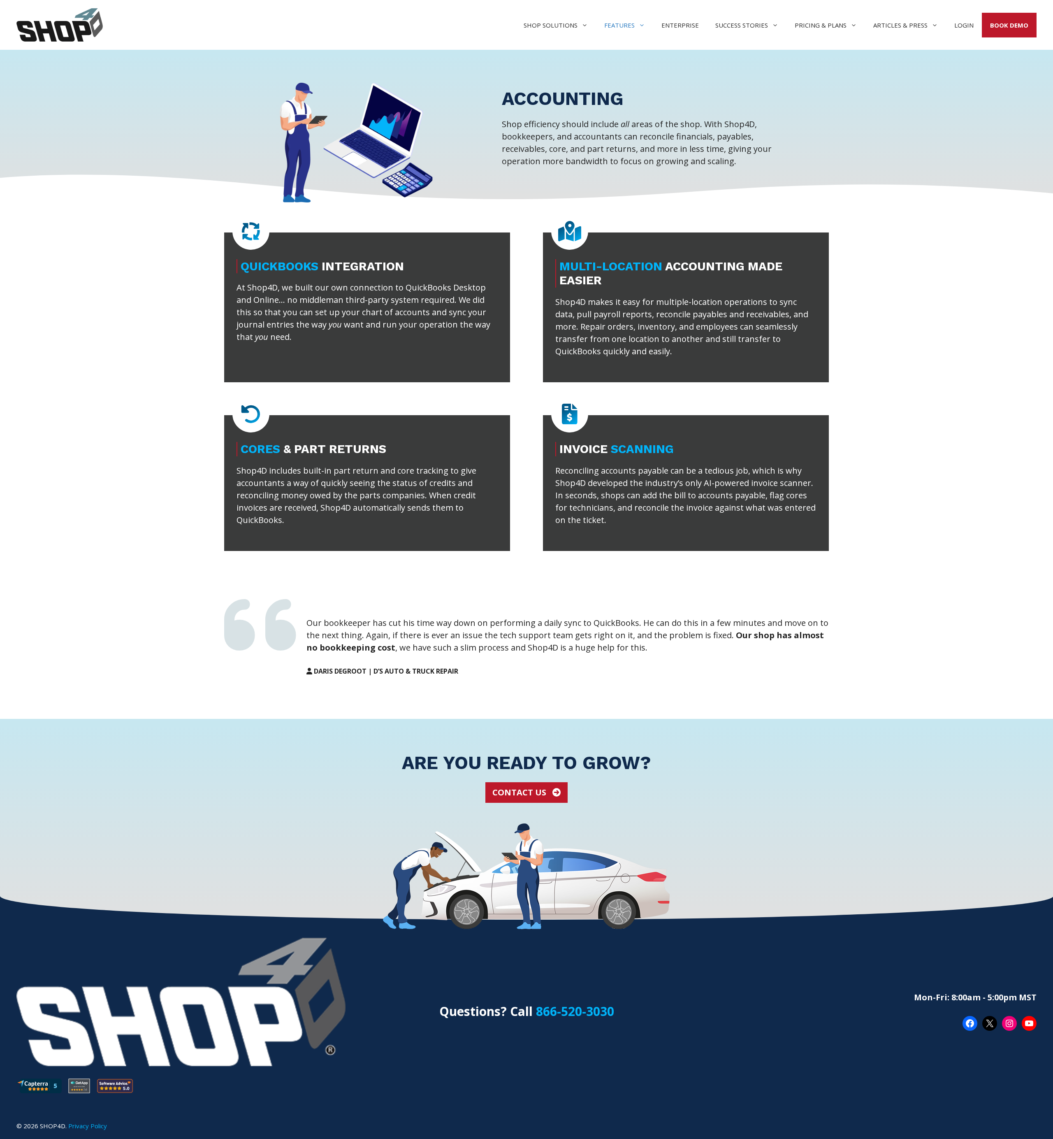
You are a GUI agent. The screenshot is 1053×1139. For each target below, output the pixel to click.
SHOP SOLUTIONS (551, 25)
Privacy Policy (87, 1126)
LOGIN (964, 25)
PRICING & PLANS (821, 25)
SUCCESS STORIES (741, 25)
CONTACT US (520, 792)
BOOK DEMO (1009, 25)
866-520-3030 (575, 1011)
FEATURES (619, 25)
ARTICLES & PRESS (900, 25)
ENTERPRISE (680, 25)
